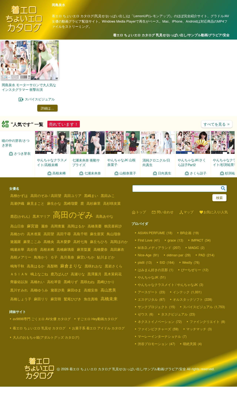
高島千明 (80, 233)
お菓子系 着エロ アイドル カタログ (98, 328)
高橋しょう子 (20, 298)
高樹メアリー (20, 257)
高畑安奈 (91, 290)
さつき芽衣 (22, 153)
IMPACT (197, 240)
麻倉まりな (71, 265)
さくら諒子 (198, 173)
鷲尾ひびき (72, 298)
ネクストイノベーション (156, 321)
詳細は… (47, 108)
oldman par (175, 255)
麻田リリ (41, 298)
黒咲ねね (87, 281)
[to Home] (24, 31)
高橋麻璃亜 (65, 249)
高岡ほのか (119, 241)
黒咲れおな (93, 266)
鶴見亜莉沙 (113, 226)
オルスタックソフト (188, 299)
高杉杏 (32, 249)
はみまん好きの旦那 (153, 269)
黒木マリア (41, 216)
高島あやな (104, 216)
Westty (187, 262)
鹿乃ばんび (59, 273)
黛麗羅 (15, 241)
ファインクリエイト (205, 321)
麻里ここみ (32, 241)
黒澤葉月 (94, 273)
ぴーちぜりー (191, 269)
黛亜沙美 (58, 290)
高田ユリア (72, 195)
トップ (138, 212)
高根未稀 (59, 173)
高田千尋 (64, 233)
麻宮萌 (56, 298)
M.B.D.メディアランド (154, 247)
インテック (181, 292)
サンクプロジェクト (153, 306)
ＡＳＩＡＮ (19, 273)
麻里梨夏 (84, 249)
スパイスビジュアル (40, 99)
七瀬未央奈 (92, 173)
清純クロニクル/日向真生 (156, 162)
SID (162, 262)
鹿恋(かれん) (20, 216)
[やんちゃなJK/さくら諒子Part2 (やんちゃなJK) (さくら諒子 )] (193, 153)
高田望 (49, 233)
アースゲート (148, 292)
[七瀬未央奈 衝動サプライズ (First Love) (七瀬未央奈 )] (87, 153)
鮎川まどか (106, 257)
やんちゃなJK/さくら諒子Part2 (192, 162)
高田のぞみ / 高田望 (45, 195)
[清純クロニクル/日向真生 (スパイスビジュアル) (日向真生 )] (158, 153)
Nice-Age (144, 255)
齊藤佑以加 (19, 281)
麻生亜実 (97, 233)
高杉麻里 (93, 203)
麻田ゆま (74, 290)
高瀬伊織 (17, 203)
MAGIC (193, 247)
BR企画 (185, 232)
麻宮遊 (33, 226)
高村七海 (80, 241)
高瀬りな (78, 273)
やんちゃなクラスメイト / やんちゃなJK (168, 284)
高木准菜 (34, 233)
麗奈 (44, 226)
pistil (141, 262)
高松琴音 (54, 281)
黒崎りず (71, 281)
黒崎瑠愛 (71, 203)
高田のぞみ (73, 214)
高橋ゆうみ (39, 290)
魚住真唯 (91, 298)
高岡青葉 (58, 226)
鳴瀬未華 (17, 249)
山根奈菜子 (127, 173)
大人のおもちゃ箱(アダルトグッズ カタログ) (46, 337)
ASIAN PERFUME (151, 232)
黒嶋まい (91, 195)
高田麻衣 (117, 249)
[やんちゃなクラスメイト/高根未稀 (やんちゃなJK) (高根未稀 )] (52, 153)
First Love (145, 240)
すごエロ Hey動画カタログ (97, 318)
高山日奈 (17, 226)
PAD (201, 255)
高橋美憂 (95, 226)
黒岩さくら (113, 266)
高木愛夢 (64, 241)
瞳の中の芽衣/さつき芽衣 (15, 142)
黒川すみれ (19, 290)
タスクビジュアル (174, 314)
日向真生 (164, 173)
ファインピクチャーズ (154, 329)
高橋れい (37, 281)
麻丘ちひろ (99, 241)
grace (172, 240)
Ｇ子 (54, 257)
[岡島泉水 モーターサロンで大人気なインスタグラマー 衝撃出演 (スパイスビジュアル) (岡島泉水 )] (29, 78)
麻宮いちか (85, 257)
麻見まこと (35, 203)
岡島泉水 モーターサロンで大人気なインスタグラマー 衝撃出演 (29, 87)
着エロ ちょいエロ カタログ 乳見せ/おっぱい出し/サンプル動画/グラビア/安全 (171, 35)
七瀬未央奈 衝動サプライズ (86, 162)
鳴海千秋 (17, 266)
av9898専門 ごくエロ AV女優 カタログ (42, 318)
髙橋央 (49, 241)
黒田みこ (108, 195)
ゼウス (143, 314)
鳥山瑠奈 (114, 233)
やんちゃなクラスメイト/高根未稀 (52, 162)
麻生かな (54, 203)
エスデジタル (148, 299)
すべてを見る (216, 124)
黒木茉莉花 (113, 273)
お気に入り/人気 (213, 212)
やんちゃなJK (148, 277)
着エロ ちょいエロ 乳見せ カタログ (39, 328)
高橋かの (17, 233)
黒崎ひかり (106, 281)
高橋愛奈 (101, 249)
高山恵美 (108, 290)
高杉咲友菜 (112, 203)
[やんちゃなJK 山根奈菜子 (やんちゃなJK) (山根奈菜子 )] (123, 153)
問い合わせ (162, 212)
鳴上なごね (39, 273)
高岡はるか (76, 226)
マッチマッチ (196, 329)
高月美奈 (67, 257)
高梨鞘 (52, 266)
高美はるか (35, 266)
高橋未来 (109, 298)
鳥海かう (41, 257)
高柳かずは (19, 195)
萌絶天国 (189, 343)
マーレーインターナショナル (159, 336)
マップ (186, 212)
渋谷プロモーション (153, 343)
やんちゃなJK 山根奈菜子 (121, 162)
